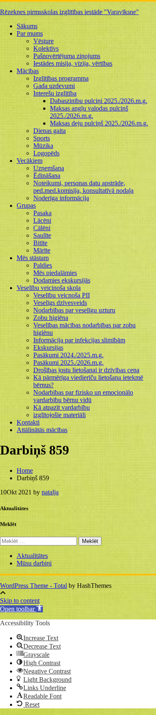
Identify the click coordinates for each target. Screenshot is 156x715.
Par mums (30, 33)
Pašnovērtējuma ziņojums (66, 55)
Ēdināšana (46, 175)
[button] (21, 608)
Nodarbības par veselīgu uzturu (74, 310)
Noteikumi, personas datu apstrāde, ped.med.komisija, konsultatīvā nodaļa (83, 186)
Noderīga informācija (61, 197)
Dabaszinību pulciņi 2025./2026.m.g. (98, 100)
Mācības (28, 70)
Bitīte (40, 242)
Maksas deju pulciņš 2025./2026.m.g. (99, 123)
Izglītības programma (61, 78)
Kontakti (28, 422)
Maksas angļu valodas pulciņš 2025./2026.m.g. (89, 112)
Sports (41, 138)
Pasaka (42, 212)
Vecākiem (29, 160)
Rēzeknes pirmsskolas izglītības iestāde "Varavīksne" (69, 11)
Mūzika (43, 145)
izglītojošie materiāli (59, 414)
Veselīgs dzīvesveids (60, 302)
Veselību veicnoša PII (61, 295)
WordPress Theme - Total (33, 585)
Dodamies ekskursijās (61, 280)
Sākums (27, 25)
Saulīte (42, 235)
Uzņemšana (48, 168)
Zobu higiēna (50, 317)
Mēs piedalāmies (55, 272)
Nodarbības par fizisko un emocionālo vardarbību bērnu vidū (83, 396)
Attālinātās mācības (42, 429)
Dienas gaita (49, 130)
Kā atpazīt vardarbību (61, 407)
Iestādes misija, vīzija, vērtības (72, 63)
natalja (50, 492)
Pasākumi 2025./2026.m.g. (68, 362)
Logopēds (46, 153)
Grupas (26, 205)
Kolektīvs (46, 48)
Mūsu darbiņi (34, 563)
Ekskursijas (48, 347)
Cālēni (41, 227)
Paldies (42, 265)
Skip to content (20, 600)
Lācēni (42, 220)
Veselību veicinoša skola (49, 287)
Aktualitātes (32, 555)
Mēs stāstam (33, 257)
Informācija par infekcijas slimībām (79, 340)
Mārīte (41, 250)
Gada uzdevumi (54, 85)
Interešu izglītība (55, 93)
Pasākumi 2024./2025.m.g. (68, 355)
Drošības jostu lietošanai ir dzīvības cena (86, 369)
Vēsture (43, 40)
